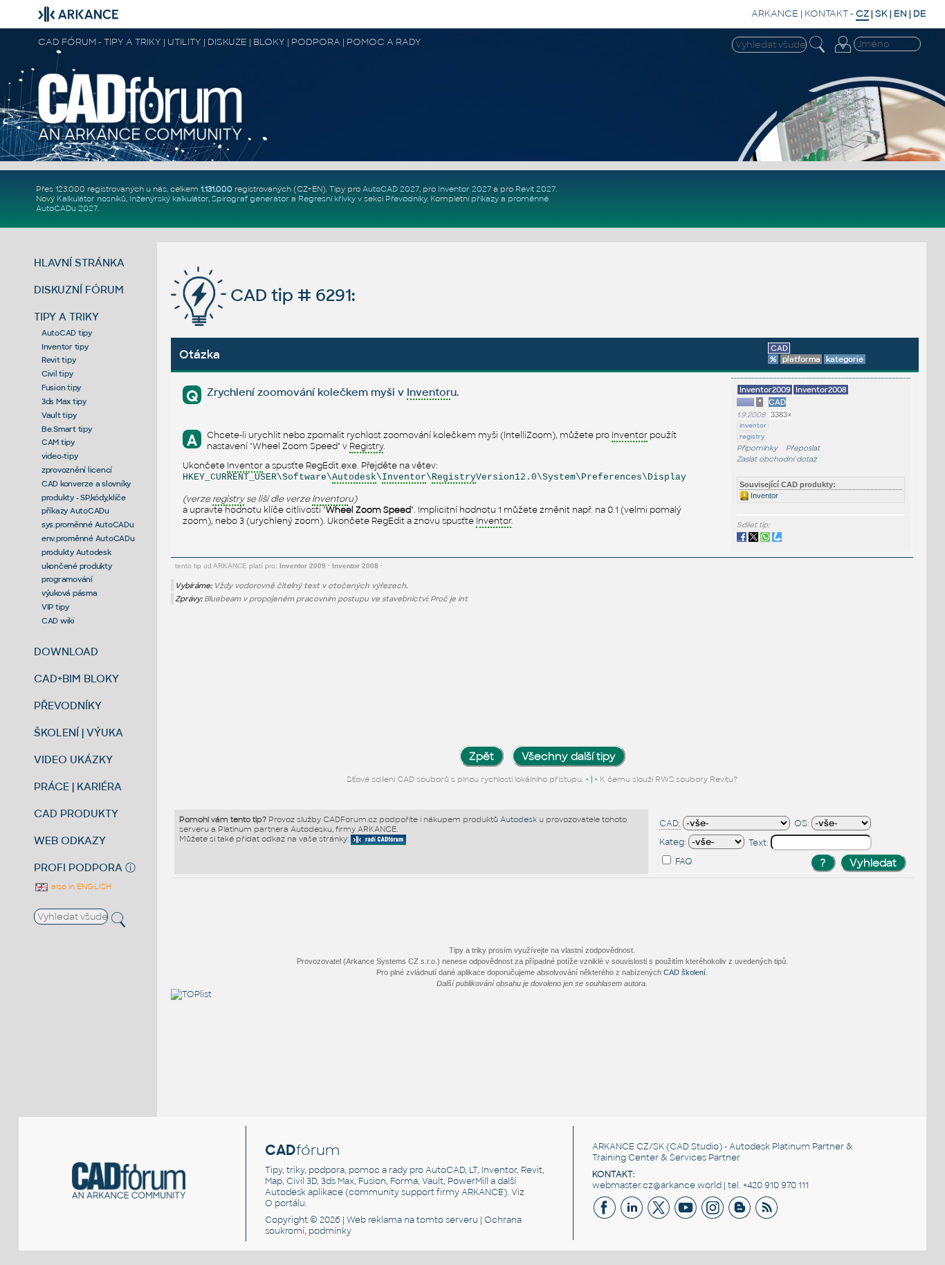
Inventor (763, 495)
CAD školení (684, 972)
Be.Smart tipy (67, 429)
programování (67, 579)
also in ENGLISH (80, 886)
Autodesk (518, 819)
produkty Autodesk (76, 552)
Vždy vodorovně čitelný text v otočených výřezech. (310, 585)
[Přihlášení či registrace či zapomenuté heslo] (842, 52)
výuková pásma (70, 593)
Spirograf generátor (250, 198)
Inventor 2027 (464, 189)
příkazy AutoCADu (75, 511)
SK (881, 13)
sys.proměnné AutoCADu (88, 524)
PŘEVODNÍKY (68, 705)
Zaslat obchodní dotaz (777, 459)
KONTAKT (826, 13)
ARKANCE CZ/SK (628, 1146)
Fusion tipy (61, 387)
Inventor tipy (65, 347)
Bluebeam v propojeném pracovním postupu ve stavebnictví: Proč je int (336, 598)
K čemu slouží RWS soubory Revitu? (668, 779)
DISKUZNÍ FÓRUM (79, 289)
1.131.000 (216, 189)
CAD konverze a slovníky (86, 484)
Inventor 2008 (355, 566)
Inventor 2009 (302, 566)
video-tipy (60, 456)
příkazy (485, 198)
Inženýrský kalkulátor (168, 198)
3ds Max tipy (64, 401)
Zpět (481, 756)
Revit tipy (59, 360)
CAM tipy (58, 442)
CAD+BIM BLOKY (76, 678)
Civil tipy (57, 374)
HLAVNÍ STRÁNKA (79, 262)
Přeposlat (803, 448)
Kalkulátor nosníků (91, 198)
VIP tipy (55, 607)
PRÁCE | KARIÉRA (78, 786)
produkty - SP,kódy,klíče (84, 497)
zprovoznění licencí (77, 470)
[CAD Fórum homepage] (141, 139)
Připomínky (757, 448)
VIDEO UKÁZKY (73, 759)
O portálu (285, 1203)
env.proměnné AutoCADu (88, 538)
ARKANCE (774, 13)
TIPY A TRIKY (66, 316)
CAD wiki (58, 621)
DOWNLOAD (66, 651)
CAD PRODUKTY (76, 813)
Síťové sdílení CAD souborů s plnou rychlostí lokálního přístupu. (465, 779)
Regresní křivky (327, 198)
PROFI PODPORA (78, 867)
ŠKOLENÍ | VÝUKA (78, 732)
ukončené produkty (77, 566)
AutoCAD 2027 (391, 189)
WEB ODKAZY (70, 840)
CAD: (670, 823)
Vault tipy (59, 415)
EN (900, 13)
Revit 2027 (535, 189)
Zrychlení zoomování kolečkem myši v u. (333, 392)
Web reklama (374, 1220)
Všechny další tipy (569, 756)
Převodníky (406, 198)
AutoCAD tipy (67, 333)
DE (919, 13)
